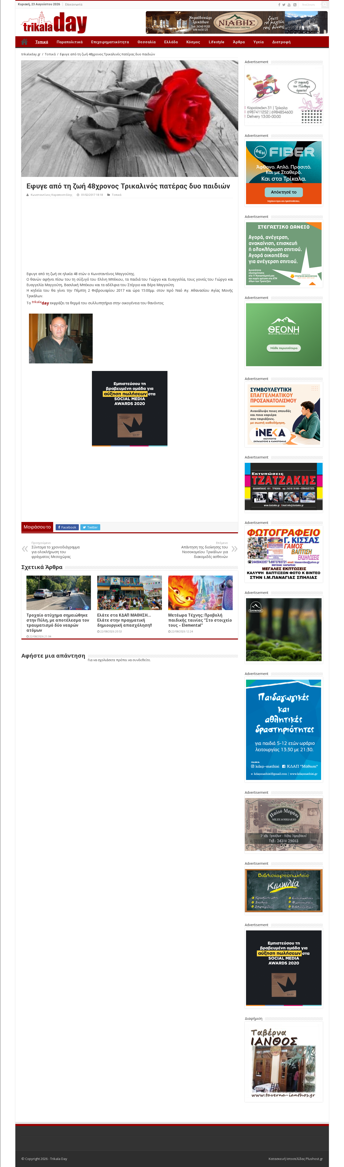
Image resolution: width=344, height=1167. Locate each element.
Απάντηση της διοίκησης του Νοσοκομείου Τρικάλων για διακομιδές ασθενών (204, 550)
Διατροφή (281, 42)
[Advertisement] (129, 236)
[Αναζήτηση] (325, 4)
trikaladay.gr (31, 54)
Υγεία (258, 42)
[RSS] (295, 5)
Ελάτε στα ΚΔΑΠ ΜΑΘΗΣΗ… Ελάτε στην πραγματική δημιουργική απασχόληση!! (124, 620)
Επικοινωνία (73, 4)
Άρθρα (239, 42)
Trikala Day (24, 41)
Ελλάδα (171, 42)
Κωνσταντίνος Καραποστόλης (51, 195)
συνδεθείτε (141, 660)
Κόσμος (193, 42)
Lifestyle (216, 42)
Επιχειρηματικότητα (110, 42)
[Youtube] (289, 5)
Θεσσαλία (146, 42)
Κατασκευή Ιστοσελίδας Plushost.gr (296, 1158)
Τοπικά (41, 42)
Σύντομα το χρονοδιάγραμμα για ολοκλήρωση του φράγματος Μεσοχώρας (55, 550)
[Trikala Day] (52, 21)
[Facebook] (279, 5)
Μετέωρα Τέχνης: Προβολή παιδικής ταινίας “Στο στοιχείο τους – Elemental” (200, 620)
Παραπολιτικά (70, 42)
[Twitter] (284, 5)
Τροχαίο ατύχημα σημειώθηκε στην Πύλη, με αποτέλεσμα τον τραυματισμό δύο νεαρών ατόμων (57, 623)
